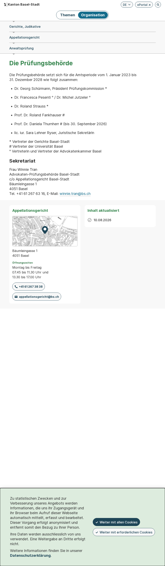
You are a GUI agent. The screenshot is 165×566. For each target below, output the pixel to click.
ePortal (144, 5)
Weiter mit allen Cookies (118, 522)
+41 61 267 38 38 (31, 286)
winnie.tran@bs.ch (75, 193)
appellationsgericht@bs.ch (39, 296)
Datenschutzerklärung (30, 555)
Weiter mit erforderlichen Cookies (126, 532)
